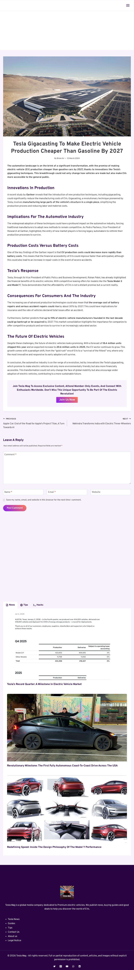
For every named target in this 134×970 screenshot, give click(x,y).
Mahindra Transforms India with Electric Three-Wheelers (101, 421)
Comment (10, 454)
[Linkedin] (79, 966)
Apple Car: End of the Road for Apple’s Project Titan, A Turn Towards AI (33, 423)
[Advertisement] (67, 30)
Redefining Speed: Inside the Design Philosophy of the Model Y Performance (54, 847)
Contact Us (13, 932)
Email (52, 492)
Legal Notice (14, 940)
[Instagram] (60, 966)
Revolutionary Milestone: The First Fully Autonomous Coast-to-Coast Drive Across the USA (62, 765)
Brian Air (60, 158)
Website (96, 492)
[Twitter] (54, 966)
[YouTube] (67, 966)
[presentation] (67, 646)
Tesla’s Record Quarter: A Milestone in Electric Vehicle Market (44, 684)
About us (12, 936)
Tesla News (13, 919)
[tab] (10, 605)
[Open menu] (128, 5)
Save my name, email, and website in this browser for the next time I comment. (43, 500)
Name (8, 492)
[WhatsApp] (73, 966)
